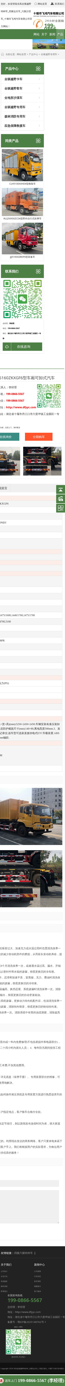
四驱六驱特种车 (23, 1253)
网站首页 (42, 3)
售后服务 (4, 1281)
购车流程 (4, 1286)
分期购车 (39, 437)
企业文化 (4, 1276)
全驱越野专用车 (49, 54)
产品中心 (33, 54)
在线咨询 (23, 346)
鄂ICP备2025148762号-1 (32, 1322)
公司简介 (4, 1271)
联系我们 (59, 3)
